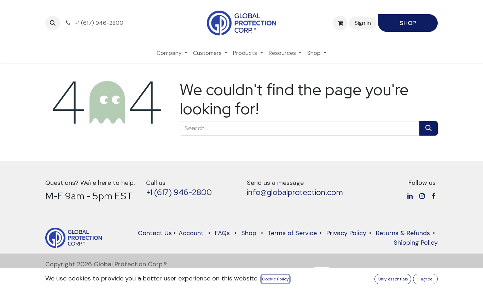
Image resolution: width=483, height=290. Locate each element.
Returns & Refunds (403, 233)
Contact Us (155, 233)
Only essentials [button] (393, 279)
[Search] (428, 128)
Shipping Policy (416, 242)
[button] (52, 23)
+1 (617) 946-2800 (179, 192)
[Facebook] (433, 196)
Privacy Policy (346, 233)
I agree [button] (425, 279)
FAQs (222, 233)
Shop (248, 233)
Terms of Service (292, 233)
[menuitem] (172, 53)
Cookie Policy (275, 279)
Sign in (363, 23)
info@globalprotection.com (295, 192)
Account (191, 233)
